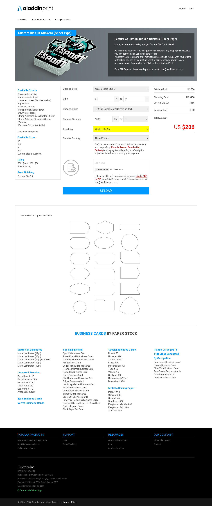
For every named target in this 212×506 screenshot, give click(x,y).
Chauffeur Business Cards (167, 368)
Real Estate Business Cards (167, 362)
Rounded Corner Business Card (78, 369)
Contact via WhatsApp (30, 490)
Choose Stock (70, 88)
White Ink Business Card (74, 387)
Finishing (68, 129)
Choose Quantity (72, 119)
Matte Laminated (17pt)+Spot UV (34, 359)
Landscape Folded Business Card (79, 384)
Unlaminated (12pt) (117, 378)
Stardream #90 (116, 401)
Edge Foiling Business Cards (76, 366)
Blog (110, 444)
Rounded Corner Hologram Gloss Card (81, 403)
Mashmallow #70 (116, 366)
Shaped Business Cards (74, 394)
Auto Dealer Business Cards (167, 371)
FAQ (65, 440)
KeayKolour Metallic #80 (120, 404)
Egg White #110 (25, 389)
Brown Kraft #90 (116, 381)
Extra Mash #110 (26, 382)
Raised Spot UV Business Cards (78, 356)
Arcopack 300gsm (26, 392)
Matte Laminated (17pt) (29, 356)
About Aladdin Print (162, 440)
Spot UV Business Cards (28, 444)
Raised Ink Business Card (75, 372)
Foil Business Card (72, 362)
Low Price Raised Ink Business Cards (80, 400)
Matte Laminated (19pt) (29, 353)
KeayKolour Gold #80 (118, 407)
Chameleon (114, 398)
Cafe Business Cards (164, 374)
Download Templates (28, 131)
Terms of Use (69, 502)
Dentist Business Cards (165, 377)
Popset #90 (114, 392)
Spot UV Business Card (74, 353)
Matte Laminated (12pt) (29, 362)
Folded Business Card (73, 381)
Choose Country (71, 138)
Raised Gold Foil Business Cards (78, 359)
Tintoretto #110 (25, 385)
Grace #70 (113, 362)
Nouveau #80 (115, 356)
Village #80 (113, 372)
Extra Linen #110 (26, 376)
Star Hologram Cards (73, 406)
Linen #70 (113, 353)
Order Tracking (69, 444)
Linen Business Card (73, 375)
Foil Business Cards (26, 448)
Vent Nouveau (115, 359)
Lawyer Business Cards (165, 365)
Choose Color (70, 109)
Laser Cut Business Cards (75, 397)
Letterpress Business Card (76, 390)
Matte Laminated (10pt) (29, 366)
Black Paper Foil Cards (74, 409)
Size (65, 98)
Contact (157, 444)
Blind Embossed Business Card (78, 378)
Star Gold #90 (115, 410)
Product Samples (116, 448)
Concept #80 (114, 395)
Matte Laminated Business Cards (32, 440)
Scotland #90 (115, 375)
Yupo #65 (113, 369)
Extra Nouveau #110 (28, 379)
